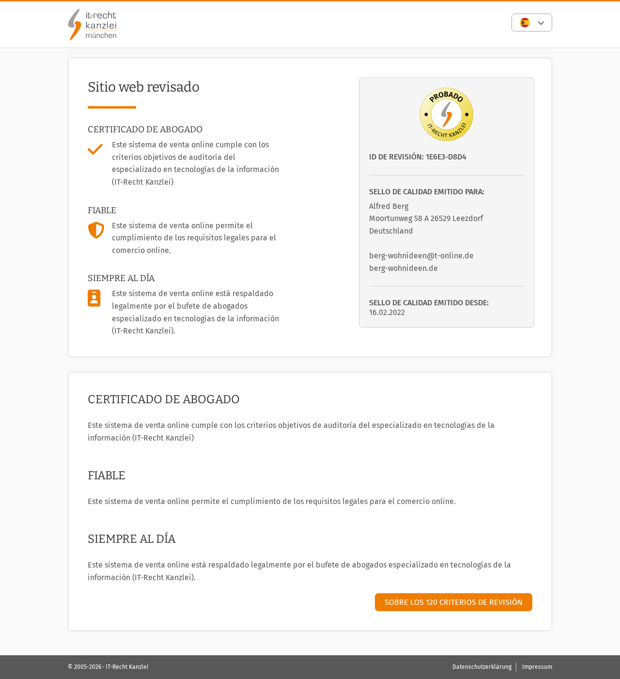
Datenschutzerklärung (482, 666)
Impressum (537, 666)
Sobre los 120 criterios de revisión (454, 602)
